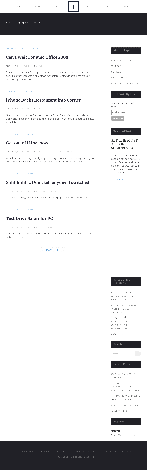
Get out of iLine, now (27, 143)
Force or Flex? (119, 411)
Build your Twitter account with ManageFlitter (122, 325)
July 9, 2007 (12, 91)
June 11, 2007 (13, 210)
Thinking (68, 152)
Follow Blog (125, 7)
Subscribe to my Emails (124, 83)
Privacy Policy (119, 77)
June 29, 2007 (13, 134)
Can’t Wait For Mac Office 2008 (37, 57)
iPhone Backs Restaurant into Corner (43, 100)
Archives (115, 430)
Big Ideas (116, 72)
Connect (37, 7)
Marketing (56, 7)
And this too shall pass (125, 405)
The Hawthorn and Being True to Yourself (125, 398)
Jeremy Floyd (23, 66)
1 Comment (29, 134)
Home (9, 22)
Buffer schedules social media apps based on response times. (125, 296)
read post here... (119, 179)
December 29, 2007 (15, 48)
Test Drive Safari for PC (29, 218)
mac (45, 191)
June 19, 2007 (13, 174)
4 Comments (30, 174)
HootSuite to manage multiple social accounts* (123, 309)
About (21, 7)
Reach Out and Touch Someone (123, 376)
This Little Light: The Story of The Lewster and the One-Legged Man (125, 386)
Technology (57, 109)
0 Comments (35, 48)
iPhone (46, 109)
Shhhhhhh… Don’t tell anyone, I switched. (48, 182)
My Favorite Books (122, 60)
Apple (39, 66)
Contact (105, 7)
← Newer (47, 249)
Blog (90, 7)
